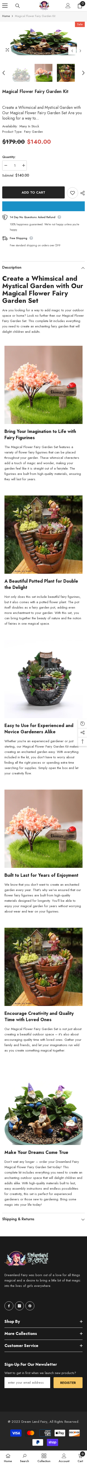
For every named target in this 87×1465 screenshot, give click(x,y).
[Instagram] (19, 1305)
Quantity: (9, 156)
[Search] (17, 5)
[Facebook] (8, 1305)
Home (6, 16)
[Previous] (72, 51)
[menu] (5, 5)
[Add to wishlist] (72, 192)
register (68, 1382)
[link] (24, 1457)
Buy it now (43, 206)
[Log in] (68, 5)
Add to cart (33, 192)
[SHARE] (81, 193)
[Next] (80, 51)
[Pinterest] (29, 1305)
